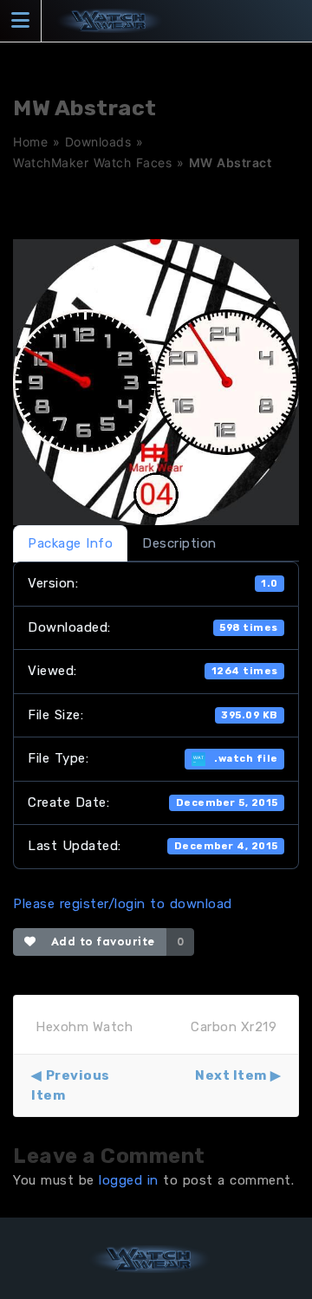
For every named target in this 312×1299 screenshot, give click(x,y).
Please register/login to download (122, 904)
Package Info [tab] (70, 543)
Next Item (231, 1075)
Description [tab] (179, 543)
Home (30, 141)
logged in (129, 1180)
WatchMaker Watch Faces (92, 162)
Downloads (98, 141)
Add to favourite (99, 941)
